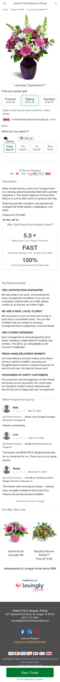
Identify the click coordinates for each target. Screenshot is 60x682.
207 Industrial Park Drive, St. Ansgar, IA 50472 (30, 614)
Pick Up (29, 138)
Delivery (10, 140)
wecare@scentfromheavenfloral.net (30, 620)
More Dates (50, 148)
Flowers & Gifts (17, 9)
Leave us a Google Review (30, 642)
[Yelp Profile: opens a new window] (37, 631)
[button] (53, 674)
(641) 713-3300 (30, 617)
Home (5, 9)
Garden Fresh (31, 443)
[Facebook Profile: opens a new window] (22, 631)
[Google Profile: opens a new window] (30, 631)
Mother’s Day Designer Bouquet (40, 416)
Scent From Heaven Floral (30, 3)
